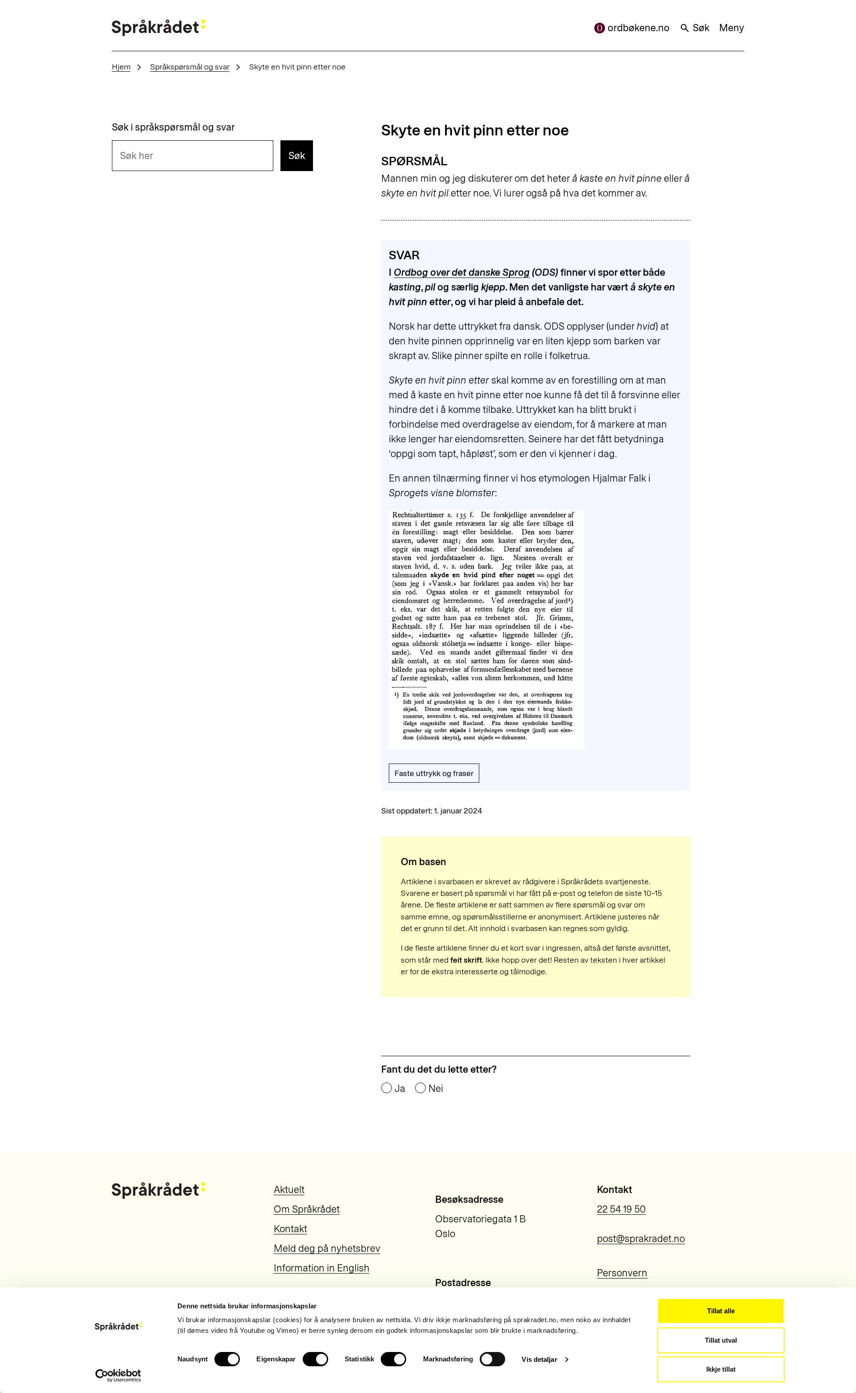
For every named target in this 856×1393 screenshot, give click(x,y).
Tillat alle (721, 1311)
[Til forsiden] (158, 28)
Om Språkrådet (307, 1209)
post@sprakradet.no (641, 1239)
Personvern (622, 1273)
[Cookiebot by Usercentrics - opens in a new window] (118, 1375)
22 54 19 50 (621, 1209)
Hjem (121, 66)
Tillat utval (721, 1340)
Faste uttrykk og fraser (434, 773)
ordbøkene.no (639, 28)
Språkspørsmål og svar (190, 66)
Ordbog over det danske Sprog (462, 272)
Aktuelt (289, 1190)
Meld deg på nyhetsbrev (327, 1248)
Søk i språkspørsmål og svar (173, 127)
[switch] (315, 1359)
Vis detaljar (539, 1359)
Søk (701, 28)
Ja (400, 1088)
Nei (435, 1088)
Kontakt (290, 1229)
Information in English (322, 1268)
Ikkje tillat (721, 1369)
